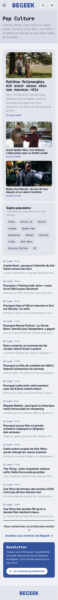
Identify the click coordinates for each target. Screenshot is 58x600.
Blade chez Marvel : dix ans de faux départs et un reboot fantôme (27, 191)
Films (11, 221)
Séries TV (26, 221)
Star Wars (26, 241)
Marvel (42, 221)
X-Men (11, 241)
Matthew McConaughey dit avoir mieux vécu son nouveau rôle (26, 85)
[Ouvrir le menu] (5, 5)
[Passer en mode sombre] (51, 5)
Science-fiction (18, 248)
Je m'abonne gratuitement (29, 571)
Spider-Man (28, 228)
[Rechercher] (43, 5)
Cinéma (12, 228)
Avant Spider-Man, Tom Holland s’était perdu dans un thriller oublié (27, 151)
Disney (30, 235)
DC (35, 248)
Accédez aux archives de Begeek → (29, 535)
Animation (14, 235)
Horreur (43, 235)
